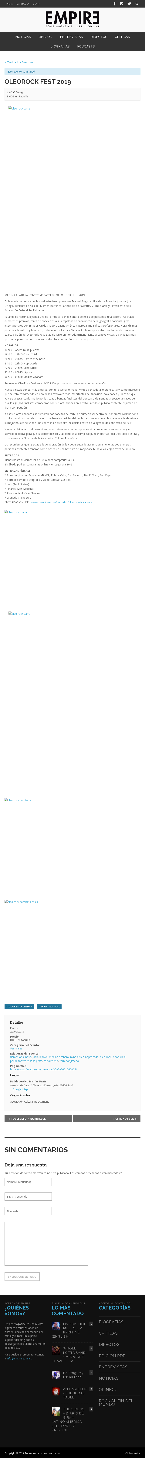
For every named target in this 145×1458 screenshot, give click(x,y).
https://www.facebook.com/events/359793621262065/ (43, 1069)
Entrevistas (113, 1367)
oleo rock (105, 1057)
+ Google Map (19, 1089)
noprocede (91, 1057)
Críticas (108, 1333)
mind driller (77, 1057)
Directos (109, 1344)
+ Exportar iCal (49, 1006)
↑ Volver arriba (132, 1453)
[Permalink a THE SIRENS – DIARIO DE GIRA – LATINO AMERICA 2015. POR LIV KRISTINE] (56, 1411)
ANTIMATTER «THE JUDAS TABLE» (75, 1393)
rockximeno (51, 1061)
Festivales (16, 1048)
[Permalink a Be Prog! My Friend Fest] (56, 1374)
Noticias (109, 1378)
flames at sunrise (20, 1057)
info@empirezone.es (19, 1358)
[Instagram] (121, 4)
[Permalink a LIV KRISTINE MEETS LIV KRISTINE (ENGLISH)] (56, 1326)
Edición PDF (112, 1355)
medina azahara (59, 1057)
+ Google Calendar (19, 1006)
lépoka (43, 1057)
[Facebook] (114, 4)
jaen (35, 1057)
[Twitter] (129, 4)
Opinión (108, 1389)
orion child (119, 1057)
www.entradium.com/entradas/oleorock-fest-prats (61, 502)
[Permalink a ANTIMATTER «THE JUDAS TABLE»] (56, 1391)
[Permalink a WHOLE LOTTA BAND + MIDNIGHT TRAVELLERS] (56, 1350)
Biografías (111, 1321)
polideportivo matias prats (26, 1061)
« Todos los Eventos (19, 62)
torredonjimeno (69, 1061)
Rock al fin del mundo (116, 1402)
